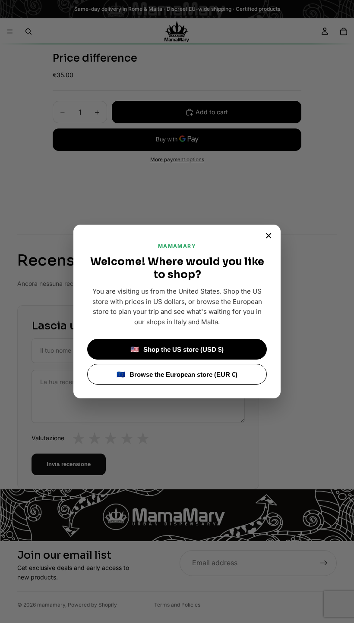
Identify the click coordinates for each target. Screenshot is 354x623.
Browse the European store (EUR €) (177, 374)
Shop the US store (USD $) (177, 349)
